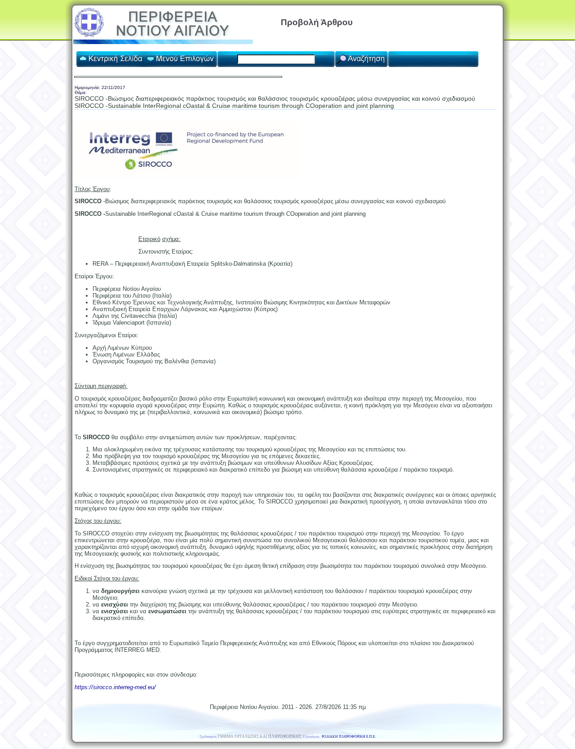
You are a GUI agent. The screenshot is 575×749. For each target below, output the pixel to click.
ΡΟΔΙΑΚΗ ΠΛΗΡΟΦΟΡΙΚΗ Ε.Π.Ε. (349, 737)
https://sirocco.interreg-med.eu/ (115, 687)
